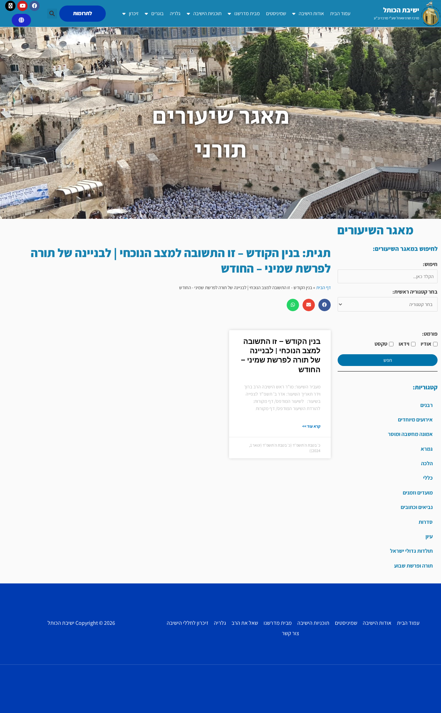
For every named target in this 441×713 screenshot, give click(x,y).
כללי (428, 477)
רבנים (426, 405)
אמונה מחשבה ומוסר (410, 434)
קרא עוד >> (311, 426)
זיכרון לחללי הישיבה (187, 623)
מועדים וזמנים (418, 492)
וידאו (404, 343)
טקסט (381, 343)
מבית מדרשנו (247, 13)
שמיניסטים (276, 13)
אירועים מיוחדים (415, 419)
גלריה (175, 13)
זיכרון (134, 13)
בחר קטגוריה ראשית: (415, 291)
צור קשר (290, 633)
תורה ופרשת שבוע (413, 565)
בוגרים (157, 13)
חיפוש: (430, 264)
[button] (52, 14)
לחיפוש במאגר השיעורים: (405, 249)
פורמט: (430, 333)
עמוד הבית (340, 13)
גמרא (427, 448)
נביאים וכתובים (417, 507)
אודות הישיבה (311, 13)
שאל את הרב (245, 623)
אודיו (426, 343)
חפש (387, 360)
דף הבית (323, 287)
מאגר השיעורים (375, 230)
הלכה (427, 463)
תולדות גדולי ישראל (411, 550)
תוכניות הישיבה (207, 13)
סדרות (426, 522)
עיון (429, 536)
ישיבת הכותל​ (401, 10)
